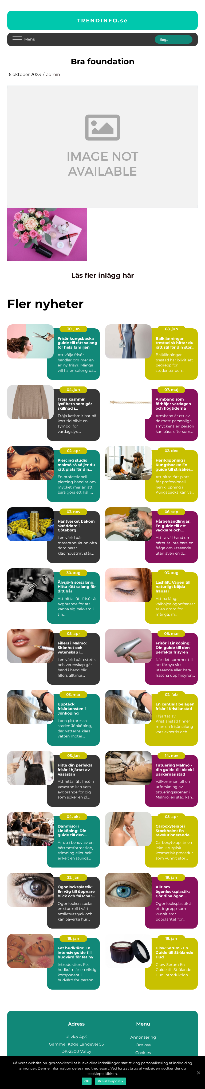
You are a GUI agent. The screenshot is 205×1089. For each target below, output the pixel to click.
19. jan (171, 877)
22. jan (73, 877)
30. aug (73, 572)
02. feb (171, 694)
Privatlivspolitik (110, 1081)
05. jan (73, 755)
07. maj (171, 389)
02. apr (73, 450)
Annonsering (143, 1037)
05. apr (73, 633)
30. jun (73, 328)
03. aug (171, 572)
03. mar (73, 694)
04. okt (73, 816)
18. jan (73, 938)
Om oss (143, 1044)
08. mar (171, 633)
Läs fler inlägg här (102, 275)
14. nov (171, 755)
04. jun (73, 389)
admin (53, 74)
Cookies (143, 1052)
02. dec (171, 450)
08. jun (171, 328)
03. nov (73, 511)
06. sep (171, 511)
